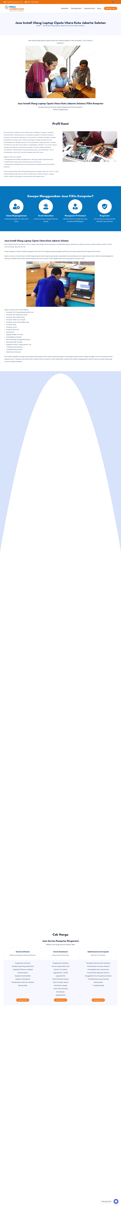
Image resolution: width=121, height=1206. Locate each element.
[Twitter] (115, 2)
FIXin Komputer (9, 132)
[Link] (14, 8)
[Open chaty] (116, 1201)
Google (45, 174)
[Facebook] (113, 2)
